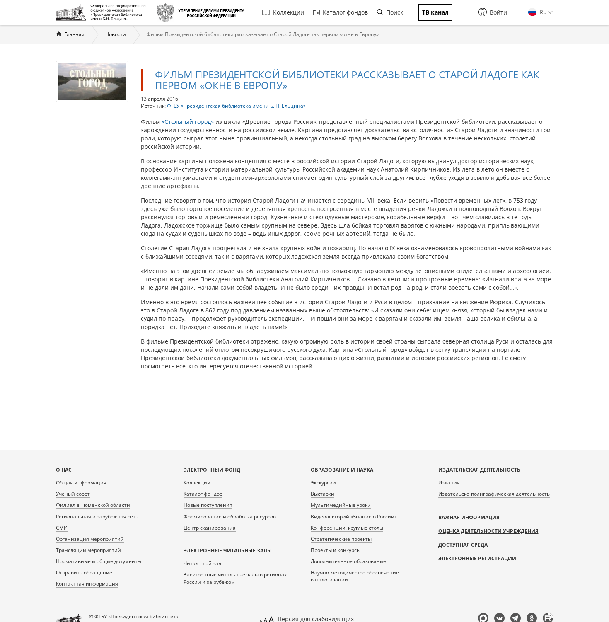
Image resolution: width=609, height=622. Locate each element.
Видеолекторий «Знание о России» (354, 516)
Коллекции (288, 12)
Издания (449, 482)
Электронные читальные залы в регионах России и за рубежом (235, 578)
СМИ (62, 527)
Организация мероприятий (90, 538)
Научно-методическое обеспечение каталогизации (355, 576)
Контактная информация (87, 583)
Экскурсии (323, 482)
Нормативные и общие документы (98, 561)
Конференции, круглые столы (347, 527)
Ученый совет (73, 493)
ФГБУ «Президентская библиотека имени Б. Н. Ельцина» (236, 105)
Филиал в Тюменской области (93, 504)
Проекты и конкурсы (335, 550)
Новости (115, 34)
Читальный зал (202, 563)
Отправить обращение (84, 572)
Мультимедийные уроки (341, 504)
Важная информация (469, 517)
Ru (542, 12)
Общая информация (81, 482)
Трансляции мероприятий (88, 550)
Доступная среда (463, 544)
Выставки (322, 493)
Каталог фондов (345, 12)
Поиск (394, 12)
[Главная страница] (103, 12)
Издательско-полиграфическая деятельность (494, 493)
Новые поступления (208, 504)
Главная (74, 34)
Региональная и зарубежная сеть (97, 516)
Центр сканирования (210, 527)
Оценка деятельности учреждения (488, 531)
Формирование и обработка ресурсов (230, 516)
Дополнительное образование (348, 561)
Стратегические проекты (341, 538)
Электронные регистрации (477, 558)
